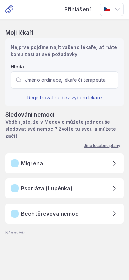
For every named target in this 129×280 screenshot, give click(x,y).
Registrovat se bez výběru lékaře (64, 97)
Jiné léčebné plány (102, 145)
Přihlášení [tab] (77, 9)
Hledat (18, 66)
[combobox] (112, 9)
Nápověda (15, 232)
